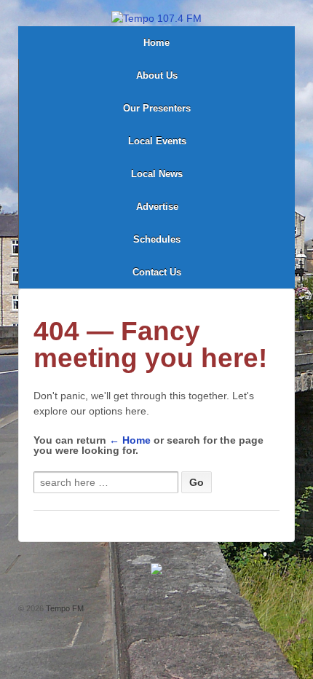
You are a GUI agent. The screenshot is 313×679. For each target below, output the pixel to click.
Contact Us (156, 272)
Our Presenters (157, 108)
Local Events (157, 141)
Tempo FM (64, 608)
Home (156, 42)
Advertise (157, 206)
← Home (130, 440)
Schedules (157, 239)
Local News (157, 173)
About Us (157, 75)
